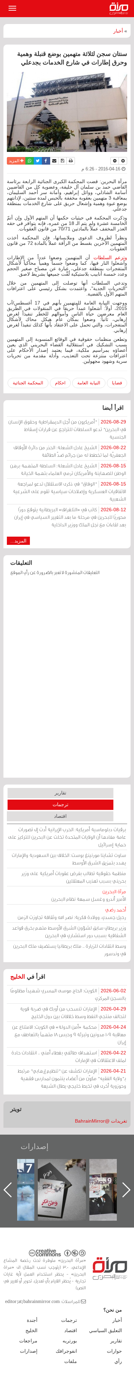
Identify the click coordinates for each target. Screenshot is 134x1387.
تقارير (60, 793)
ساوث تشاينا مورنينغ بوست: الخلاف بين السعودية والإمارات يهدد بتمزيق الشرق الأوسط (69, 858)
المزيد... (18, 540)
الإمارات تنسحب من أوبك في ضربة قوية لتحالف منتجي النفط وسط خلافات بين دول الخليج (73, 1012)
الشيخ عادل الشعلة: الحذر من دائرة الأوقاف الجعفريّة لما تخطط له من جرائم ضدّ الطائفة (69, 451)
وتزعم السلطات (110, 257)
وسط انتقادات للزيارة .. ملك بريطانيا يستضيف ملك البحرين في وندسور (69, 949)
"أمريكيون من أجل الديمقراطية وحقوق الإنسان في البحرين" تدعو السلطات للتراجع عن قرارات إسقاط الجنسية (67, 429)
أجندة (32, 1320)
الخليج (17, 976)
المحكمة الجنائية (28, 382)
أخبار (118, 31)
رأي (118, 1361)
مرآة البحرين (120, 8)
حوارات (114, 1351)
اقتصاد (60, 816)
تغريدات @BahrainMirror (101, 1121)
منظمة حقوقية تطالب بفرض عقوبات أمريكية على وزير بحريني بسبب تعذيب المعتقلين (73, 877)
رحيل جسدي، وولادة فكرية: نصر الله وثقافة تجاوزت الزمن (72, 913)
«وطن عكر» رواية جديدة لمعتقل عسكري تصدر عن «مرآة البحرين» (61, 1178)
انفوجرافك (66, 1351)
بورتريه (70, 1340)
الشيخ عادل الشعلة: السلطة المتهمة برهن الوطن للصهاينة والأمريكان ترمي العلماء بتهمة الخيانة (68, 469)
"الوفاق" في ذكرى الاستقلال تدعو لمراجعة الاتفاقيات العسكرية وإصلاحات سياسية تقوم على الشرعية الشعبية (69, 491)
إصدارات (34, 1146)
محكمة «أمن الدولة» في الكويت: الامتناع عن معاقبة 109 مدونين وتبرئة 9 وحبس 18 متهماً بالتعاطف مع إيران (69, 1034)
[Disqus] (67, 680)
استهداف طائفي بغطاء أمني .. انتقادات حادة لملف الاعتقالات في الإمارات (68, 1056)
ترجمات (60, 804)
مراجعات (28, 1340)
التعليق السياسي (105, 1330)
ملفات (70, 1361)
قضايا (117, 382)
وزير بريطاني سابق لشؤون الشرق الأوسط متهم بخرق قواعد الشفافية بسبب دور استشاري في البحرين (69, 931)
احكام (60, 382)
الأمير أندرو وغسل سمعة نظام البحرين (88, 895)
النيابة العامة (88, 382)
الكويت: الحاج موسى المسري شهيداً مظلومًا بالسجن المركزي (68, 994)
